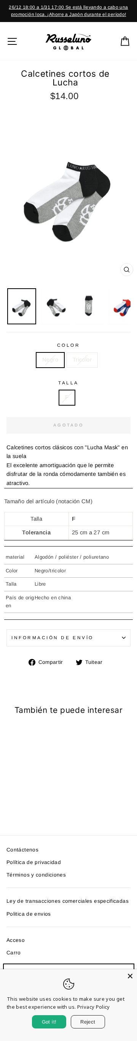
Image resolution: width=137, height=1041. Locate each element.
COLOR (68, 345)
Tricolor (82, 360)
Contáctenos (22, 850)
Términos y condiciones (36, 875)
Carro (13, 953)
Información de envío (52, 637)
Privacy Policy (93, 1006)
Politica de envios (28, 914)
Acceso (15, 940)
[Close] (130, 976)
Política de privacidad (33, 862)
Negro (50, 360)
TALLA (68, 382)
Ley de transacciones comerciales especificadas (67, 901)
